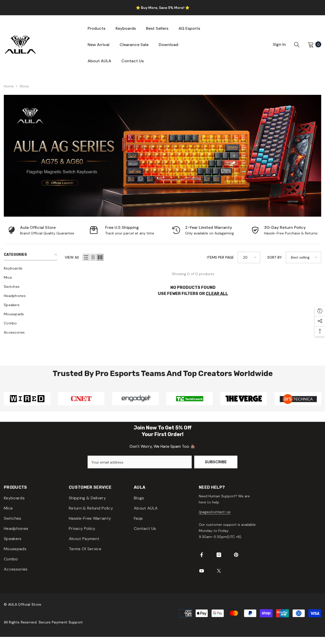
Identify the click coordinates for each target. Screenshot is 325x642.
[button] (86, 257)
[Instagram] (219, 555)
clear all (217, 293)
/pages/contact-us (215, 512)
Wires (24, 86)
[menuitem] (30, 268)
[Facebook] (202, 555)
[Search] (297, 44)
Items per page (220, 257)
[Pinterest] (236, 555)
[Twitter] (219, 571)
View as (72, 257)
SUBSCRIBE (216, 462)
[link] (40, 230)
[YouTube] (202, 571)
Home (9, 86)
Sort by (274, 257)
